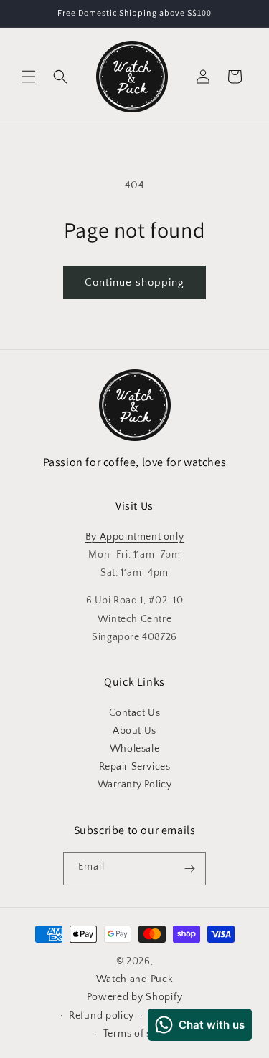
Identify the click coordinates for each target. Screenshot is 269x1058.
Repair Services (135, 766)
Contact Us (135, 713)
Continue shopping (134, 282)
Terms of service (141, 1033)
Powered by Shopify (135, 997)
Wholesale (134, 748)
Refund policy (101, 1015)
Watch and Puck (135, 979)
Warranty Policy (135, 784)
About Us (134, 731)
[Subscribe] (189, 868)
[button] (28, 76)
